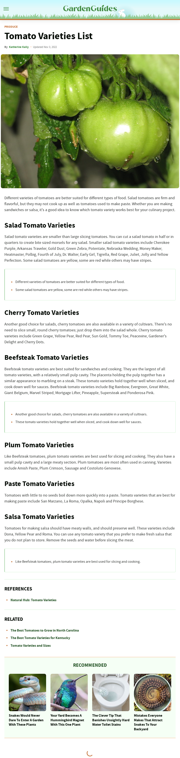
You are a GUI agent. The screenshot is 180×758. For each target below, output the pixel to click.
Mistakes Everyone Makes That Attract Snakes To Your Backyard (148, 722)
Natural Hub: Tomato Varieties (33, 600)
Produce (11, 26)
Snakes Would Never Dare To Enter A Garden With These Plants (26, 720)
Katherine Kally (19, 47)
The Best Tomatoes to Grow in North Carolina (45, 630)
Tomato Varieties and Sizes (31, 645)
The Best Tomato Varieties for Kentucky (40, 638)
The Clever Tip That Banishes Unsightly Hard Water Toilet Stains (111, 720)
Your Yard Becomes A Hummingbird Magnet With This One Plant (67, 720)
